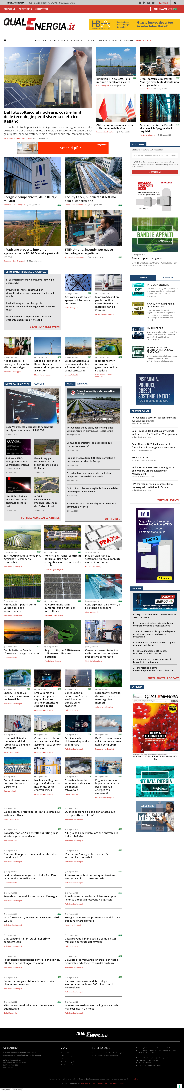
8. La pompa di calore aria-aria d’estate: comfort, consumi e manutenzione (154, 624)
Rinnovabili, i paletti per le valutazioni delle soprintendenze (20, 608)
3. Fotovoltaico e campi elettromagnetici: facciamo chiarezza (153, 669)
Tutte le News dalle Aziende (40, 517)
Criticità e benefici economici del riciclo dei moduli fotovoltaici (77, 785)
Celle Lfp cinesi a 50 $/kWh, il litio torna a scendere (102, 606)
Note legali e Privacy (88, 1083)
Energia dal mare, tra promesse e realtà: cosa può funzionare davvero (92, 919)
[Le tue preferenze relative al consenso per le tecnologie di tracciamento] (179, 1086)
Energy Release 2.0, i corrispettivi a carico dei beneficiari (16, 696)
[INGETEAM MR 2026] (155, 195)
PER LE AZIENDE (101, 1047)
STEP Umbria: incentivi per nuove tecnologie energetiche (89, 251)
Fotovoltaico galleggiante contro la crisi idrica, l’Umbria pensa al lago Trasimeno (32, 961)
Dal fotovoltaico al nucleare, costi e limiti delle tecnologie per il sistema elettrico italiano (43, 116)
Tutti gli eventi (168, 500)
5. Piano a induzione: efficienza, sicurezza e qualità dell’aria (150, 652)
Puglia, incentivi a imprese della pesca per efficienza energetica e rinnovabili (28, 318)
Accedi (164, 2)
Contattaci (41, 9)
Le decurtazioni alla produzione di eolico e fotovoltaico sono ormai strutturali (77, 365)
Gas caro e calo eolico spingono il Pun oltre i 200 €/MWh (78, 300)
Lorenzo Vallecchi (146, 89)
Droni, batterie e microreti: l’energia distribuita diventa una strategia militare (159, 82)
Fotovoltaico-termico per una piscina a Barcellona (16, 783)
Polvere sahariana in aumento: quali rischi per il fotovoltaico (60, 608)
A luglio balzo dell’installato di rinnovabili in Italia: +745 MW (91, 834)
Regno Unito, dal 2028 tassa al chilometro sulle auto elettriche (62, 653)
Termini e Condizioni (118, 1083)
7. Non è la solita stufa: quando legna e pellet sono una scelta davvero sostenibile (154, 634)
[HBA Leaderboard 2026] (134, 24)
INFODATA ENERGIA (15, 3)
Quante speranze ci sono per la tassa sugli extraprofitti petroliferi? (90, 813)
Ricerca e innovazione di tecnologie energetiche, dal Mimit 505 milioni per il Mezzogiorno (89, 984)
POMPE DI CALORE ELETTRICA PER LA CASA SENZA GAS (160, 349)
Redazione (9, 9)
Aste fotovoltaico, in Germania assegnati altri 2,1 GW (31, 919)
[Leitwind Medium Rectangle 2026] (155, 389)
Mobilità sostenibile (122, 40)
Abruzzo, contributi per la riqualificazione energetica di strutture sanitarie (90, 877)
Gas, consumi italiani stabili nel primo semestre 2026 (27, 940)
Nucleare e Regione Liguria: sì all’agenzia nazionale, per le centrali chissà (47, 785)
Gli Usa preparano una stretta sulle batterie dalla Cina (114, 127)
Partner (39, 383)
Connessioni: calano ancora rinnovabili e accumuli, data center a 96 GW (47, 743)
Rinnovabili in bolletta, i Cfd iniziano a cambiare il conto (113, 80)
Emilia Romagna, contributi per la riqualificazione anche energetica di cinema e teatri (30, 306)
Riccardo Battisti (10, 791)
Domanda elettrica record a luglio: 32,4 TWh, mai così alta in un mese (92, 1007)
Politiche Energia (59, 40)
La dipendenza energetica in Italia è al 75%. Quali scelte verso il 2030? (30, 877)
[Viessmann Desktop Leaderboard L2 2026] (63, 148)
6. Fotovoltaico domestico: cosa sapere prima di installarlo (154, 644)
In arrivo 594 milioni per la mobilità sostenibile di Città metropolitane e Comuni (107, 303)
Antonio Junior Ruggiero (13, 371)
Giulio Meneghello (102, 86)
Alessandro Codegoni (73, 925)
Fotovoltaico (78, 40)
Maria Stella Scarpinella (93, 661)
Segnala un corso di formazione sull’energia (30, 896)
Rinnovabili (41, 40)
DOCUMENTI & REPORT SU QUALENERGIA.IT (161, 305)
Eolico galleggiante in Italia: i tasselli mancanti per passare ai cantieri (47, 365)
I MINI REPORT (155, 328)
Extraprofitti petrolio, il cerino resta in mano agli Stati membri (108, 697)
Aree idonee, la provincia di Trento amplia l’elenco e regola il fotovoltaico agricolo (90, 898)
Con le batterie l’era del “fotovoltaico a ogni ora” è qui (22, 652)
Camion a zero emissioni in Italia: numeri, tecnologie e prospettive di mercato (101, 653)
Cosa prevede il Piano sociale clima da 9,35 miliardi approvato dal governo (90, 940)
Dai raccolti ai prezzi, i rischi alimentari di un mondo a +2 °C (31, 855)
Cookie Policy (103, 1083)
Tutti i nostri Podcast (163, 678)
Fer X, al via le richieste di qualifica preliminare (77, 741)
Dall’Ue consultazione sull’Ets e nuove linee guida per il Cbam (108, 741)
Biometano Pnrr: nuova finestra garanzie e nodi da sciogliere (106, 365)
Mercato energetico (99, 40)
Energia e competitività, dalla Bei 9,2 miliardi (30, 199)
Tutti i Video (112, 519)
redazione (135, 1079)
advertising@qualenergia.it (109, 1055)
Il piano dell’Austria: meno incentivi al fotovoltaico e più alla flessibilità (17, 743)
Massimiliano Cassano (147, 135)
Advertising (25, 9)
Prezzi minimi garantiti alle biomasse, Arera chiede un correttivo (30, 982)
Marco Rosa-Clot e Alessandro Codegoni (18, 138)
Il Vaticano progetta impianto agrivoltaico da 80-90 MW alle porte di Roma (31, 253)
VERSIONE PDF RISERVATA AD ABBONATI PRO (155, 757)
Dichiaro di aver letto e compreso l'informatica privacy (155, 162)
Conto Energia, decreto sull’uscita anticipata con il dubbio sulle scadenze (76, 699)
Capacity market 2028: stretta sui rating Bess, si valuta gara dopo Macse (31, 834)
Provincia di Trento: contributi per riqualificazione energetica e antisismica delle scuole (30, 293)
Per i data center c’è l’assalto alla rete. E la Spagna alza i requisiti (157, 128)
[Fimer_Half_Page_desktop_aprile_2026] (155, 545)
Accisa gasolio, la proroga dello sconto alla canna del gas (16, 364)
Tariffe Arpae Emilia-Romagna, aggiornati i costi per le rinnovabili (22, 559)
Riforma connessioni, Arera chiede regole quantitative (29, 1007)
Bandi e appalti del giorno (147, 258)
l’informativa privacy (161, 164)
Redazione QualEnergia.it (105, 132)
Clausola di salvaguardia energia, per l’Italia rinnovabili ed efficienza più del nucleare (91, 961)
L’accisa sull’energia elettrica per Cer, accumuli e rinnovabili (87, 855)
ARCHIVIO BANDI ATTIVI (45, 327)
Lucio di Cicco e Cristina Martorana (104, 375)
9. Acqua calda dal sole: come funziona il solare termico (154, 616)
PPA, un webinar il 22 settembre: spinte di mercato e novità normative (103, 559)
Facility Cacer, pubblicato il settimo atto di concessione (90, 199)
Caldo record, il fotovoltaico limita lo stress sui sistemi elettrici (32, 813)
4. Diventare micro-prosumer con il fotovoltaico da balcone (152, 661)
